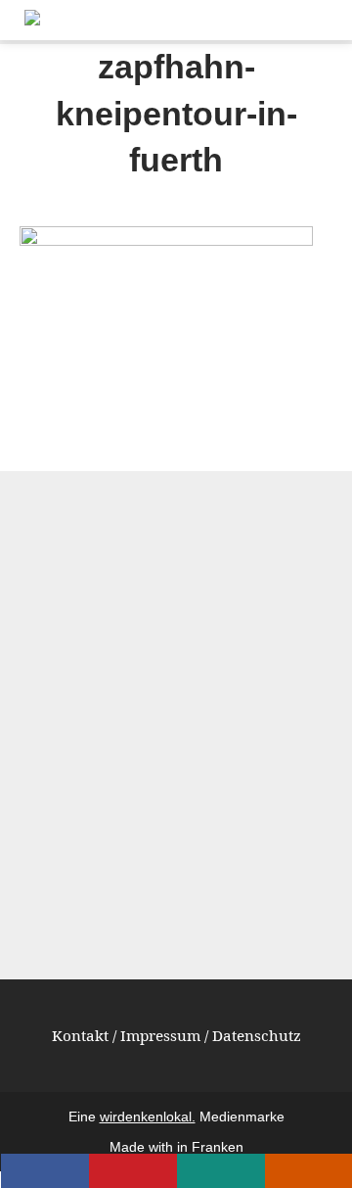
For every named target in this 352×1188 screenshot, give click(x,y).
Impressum (160, 1035)
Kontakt (80, 1035)
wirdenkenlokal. (148, 1117)
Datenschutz (256, 1035)
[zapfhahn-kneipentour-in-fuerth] (166, 239)
